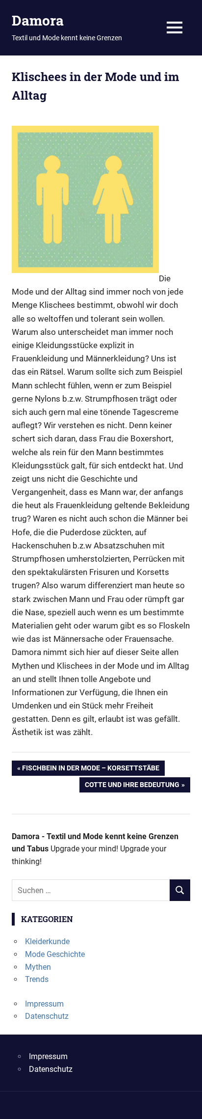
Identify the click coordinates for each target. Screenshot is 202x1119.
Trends (37, 979)
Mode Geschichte (55, 954)
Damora (38, 20)
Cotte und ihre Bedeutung (131, 786)
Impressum (44, 1004)
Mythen (38, 967)
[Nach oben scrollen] (187, 1104)
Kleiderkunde (47, 941)
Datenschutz (47, 1016)
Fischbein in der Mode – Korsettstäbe (90, 770)
